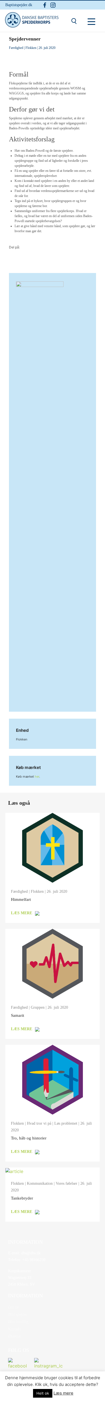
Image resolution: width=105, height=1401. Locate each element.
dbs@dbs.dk (30, 1253)
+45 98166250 (33, 1260)
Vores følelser (66, 1183)
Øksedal (14, 1336)
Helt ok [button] (42, 1393)
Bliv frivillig (18, 1322)
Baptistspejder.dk (18, 5)
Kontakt (14, 1329)
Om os (13, 1307)
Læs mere (63, 1393)
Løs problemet (65, 1123)
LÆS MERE (21, 913)
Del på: (14, 247)
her (37, 776)
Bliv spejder (17, 1314)
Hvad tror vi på (39, 1123)
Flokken (30, 48)
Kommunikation (40, 1183)
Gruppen (38, 1007)
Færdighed (16, 48)
